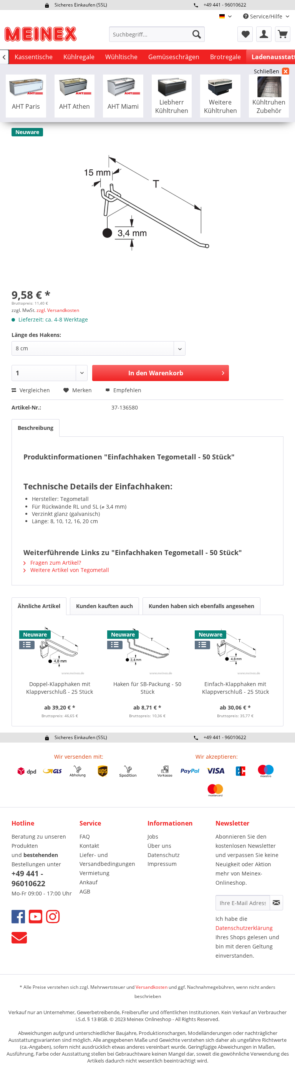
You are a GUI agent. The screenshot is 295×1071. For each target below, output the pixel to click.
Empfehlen (126, 390)
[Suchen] (197, 34)
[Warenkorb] (282, 34)
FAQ (85, 836)
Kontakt (89, 845)
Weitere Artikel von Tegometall (69, 570)
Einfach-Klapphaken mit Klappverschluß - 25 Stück (235, 687)
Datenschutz (164, 855)
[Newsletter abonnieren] (276, 902)
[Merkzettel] (245, 34)
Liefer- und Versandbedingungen (107, 859)
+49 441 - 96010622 (225, 5)
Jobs (153, 836)
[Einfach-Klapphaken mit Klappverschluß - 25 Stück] (235, 649)
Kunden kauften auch (104, 606)
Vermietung (94, 873)
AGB (85, 891)
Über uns (159, 845)
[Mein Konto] (264, 34)
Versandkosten (151, 987)
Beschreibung (35, 427)
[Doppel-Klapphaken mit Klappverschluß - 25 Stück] (60, 649)
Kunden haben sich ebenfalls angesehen (201, 606)
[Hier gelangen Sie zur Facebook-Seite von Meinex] (18, 916)
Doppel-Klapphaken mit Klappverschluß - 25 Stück (59, 687)
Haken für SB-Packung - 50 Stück (147, 687)
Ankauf (89, 882)
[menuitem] (157, 34)
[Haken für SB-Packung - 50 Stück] (148, 649)
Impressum (162, 863)
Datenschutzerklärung (244, 928)
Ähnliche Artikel (39, 606)
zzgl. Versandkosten (57, 310)
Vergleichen (34, 390)
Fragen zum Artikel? (55, 562)
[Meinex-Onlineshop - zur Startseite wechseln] (40, 36)
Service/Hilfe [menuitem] (266, 16)
